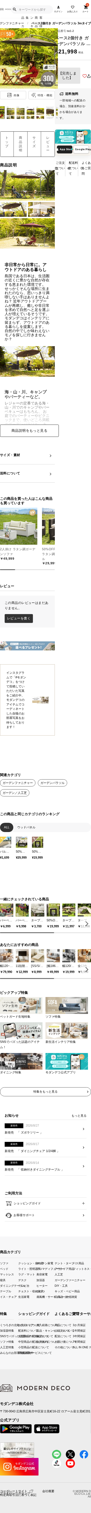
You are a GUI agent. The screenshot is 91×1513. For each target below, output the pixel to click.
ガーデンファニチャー (18, 783)
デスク (22, 1280)
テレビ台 (23, 1285)
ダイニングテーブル (9, 1285)
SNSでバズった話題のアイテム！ (1, 1336)
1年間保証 (75, 1330)
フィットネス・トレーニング (82, 1269)
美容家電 (42, 1274)
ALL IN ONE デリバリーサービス (75, 1347)
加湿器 (40, 1280)
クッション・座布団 (27, 1263)
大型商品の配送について (21, 1336)
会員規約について (40, 1341)
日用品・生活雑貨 (64, 1296)
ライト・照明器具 (27, 1269)
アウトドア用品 (64, 1269)
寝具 (3, 1280)
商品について (56, 1324)
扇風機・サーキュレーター (45, 1296)
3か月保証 (75, 1324)
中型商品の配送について (21, 1341)
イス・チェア (8, 1296)
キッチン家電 (44, 1263)
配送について (56, 1336)
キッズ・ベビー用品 (64, 1291)
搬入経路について (40, 1324)
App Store (66, 149)
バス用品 (78, 1263)
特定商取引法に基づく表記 (18, 1495)
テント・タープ (64, 1263)
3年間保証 (75, 1336)
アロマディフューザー (45, 1269)
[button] (86, 924)
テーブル (5, 1291)
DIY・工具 (61, 1285)
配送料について (73, 168)
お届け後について (56, 1341)
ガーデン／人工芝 (15, 793)
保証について (40, 1336)
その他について (56, 1347)
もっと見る (79, 1115)
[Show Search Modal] (14, 9)
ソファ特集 (1, 1341)
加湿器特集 (1, 1330)
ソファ (4, 1263)
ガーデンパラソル (52, 783)
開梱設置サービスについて (21, 1352)
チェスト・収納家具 (27, 1291)
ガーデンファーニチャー (64, 1280)
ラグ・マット (26, 1274)
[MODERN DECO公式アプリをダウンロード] (73, 137)
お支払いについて (21, 1324)
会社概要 (48, 1491)
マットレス (7, 1274)
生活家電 (23, 1296)
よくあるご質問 (86, 168)
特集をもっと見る (45, 1091)
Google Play (82, 149)
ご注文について (60, 168)
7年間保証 (75, 1341)
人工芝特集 (1, 1347)
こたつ (40, 1291)
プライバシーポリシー (15, 1493)
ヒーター (42, 1285)
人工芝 (59, 1274)
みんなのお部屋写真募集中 (1, 1352)
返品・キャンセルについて (40, 1330)
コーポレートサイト (13, 1491)
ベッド (4, 1269)
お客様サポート (24, 1215)
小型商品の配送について (21, 1347)
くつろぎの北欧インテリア (1, 1324)
